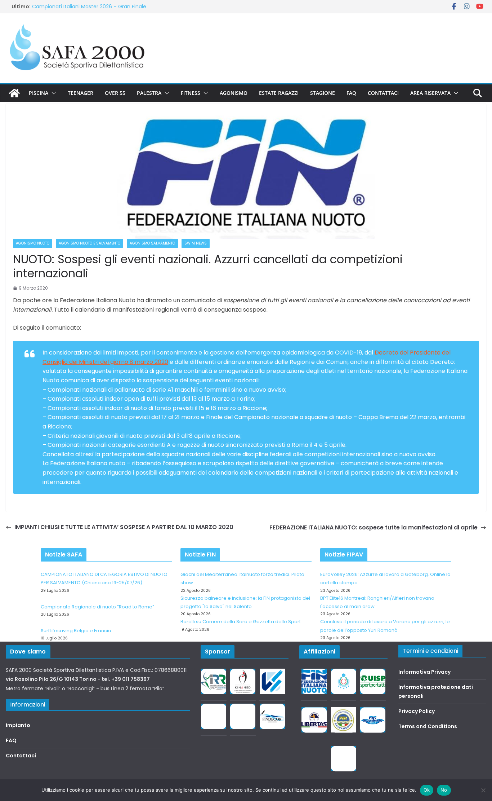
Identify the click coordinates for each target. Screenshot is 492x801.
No (443, 790)
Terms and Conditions (427, 726)
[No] (483, 790)
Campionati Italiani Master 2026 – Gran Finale (89, 6)
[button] (52, 93)
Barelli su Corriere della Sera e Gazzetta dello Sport (240, 621)
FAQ (351, 92)
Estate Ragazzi (279, 92)
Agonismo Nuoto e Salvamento (89, 243)
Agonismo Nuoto (32, 243)
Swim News (195, 243)
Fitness (190, 92)
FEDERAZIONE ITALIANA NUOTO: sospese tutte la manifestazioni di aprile (373, 527)
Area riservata (430, 92)
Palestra (149, 92)
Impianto (18, 725)
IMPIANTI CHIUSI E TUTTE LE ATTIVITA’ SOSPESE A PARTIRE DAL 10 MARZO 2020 (123, 527)
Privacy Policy (416, 711)
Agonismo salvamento (152, 243)
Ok (427, 790)
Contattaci (383, 92)
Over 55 (115, 92)
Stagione (322, 92)
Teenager (80, 92)
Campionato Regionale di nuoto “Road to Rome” (97, 606)
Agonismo (233, 92)
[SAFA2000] (14, 93)
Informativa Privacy (424, 671)
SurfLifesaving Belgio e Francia (76, 630)
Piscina (38, 92)
